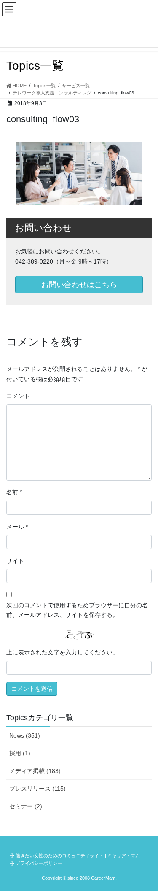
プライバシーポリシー (39, 863)
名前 (14, 492)
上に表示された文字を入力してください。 (62, 652)
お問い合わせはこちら (79, 284)
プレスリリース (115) (37, 788)
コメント (18, 396)
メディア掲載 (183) (35, 770)
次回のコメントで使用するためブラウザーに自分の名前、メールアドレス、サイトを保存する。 (77, 610)
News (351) (24, 735)
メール (17, 526)
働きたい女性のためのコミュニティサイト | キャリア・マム (78, 855)
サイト (15, 560)
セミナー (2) (25, 806)
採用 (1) (19, 753)
